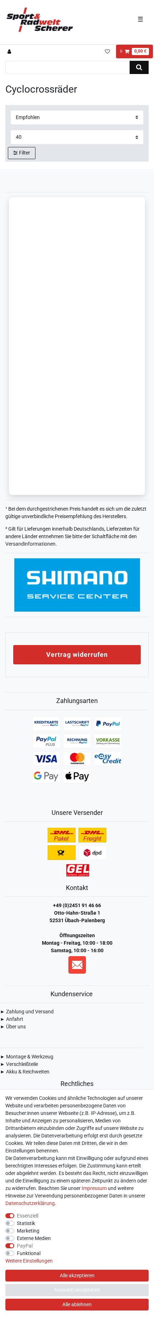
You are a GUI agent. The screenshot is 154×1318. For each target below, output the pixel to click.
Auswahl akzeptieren (77, 1290)
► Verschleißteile (19, 1064)
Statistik (26, 1223)
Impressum (94, 1188)
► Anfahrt (11, 1019)
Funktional (28, 1253)
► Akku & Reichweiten (24, 1071)
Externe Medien (34, 1238)
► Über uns (13, 1026)
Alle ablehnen (77, 1304)
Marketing (28, 1231)
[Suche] (139, 67)
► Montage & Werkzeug (26, 1056)
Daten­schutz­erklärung (30, 1203)
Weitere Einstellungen (29, 1261)
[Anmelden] (10, 51)
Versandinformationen (30, 544)
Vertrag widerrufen (77, 654)
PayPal (25, 1246)
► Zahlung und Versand (27, 1011)
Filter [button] (24, 153)
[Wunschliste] (107, 51)
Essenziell (27, 1216)
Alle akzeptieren (77, 1275)
